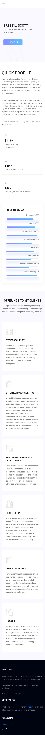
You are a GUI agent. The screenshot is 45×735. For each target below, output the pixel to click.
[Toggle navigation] (3, 4)
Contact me (29, 707)
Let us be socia (7, 725)
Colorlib (21, 694)
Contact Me (13, 42)
